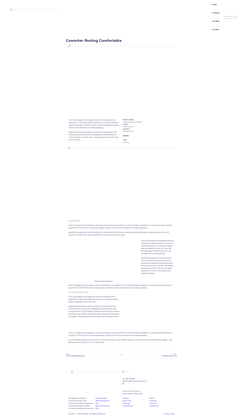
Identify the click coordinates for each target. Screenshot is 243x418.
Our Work (216, 21)
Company (216, 13)
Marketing (126, 142)
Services (216, 29)
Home (215, 4)
